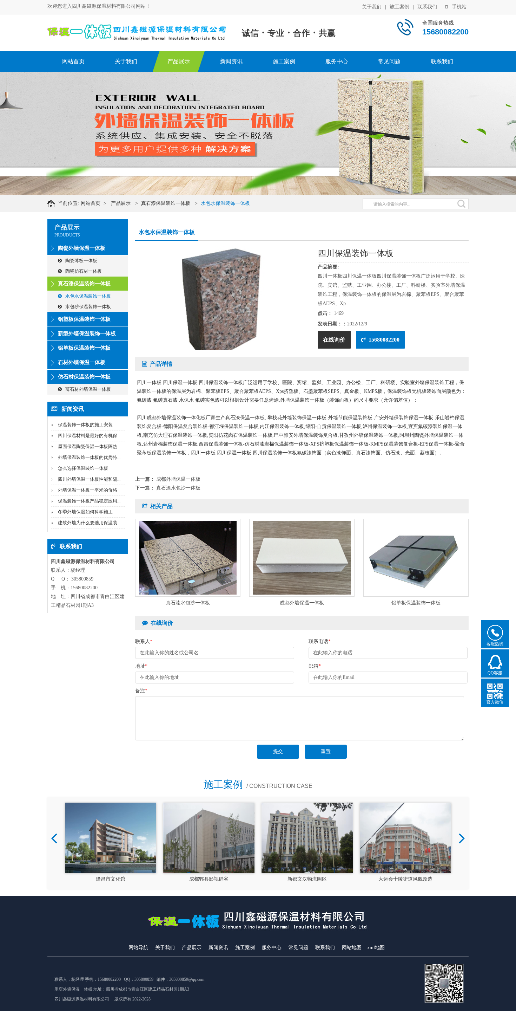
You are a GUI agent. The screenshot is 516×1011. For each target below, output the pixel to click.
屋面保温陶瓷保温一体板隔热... (89, 446)
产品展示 (178, 61)
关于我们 (372, 6)
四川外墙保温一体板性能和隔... (89, 479)
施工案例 (399, 6)
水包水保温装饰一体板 (225, 203)
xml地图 (376, 947)
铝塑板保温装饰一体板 (84, 319)
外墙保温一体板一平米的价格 (87, 490)
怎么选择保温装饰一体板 (83, 468)
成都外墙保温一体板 (178, 479)
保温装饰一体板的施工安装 (85, 424)
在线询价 (334, 340)
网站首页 (73, 61)
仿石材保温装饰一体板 (84, 377)
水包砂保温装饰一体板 (88, 306)
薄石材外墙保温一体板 (88, 389)
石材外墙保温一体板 (81, 362)
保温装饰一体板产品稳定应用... (89, 501)
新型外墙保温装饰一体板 (87, 333)
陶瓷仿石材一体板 (83, 271)
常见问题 (389, 61)
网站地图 (352, 947)
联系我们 (427, 6)
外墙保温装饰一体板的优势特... (89, 457)
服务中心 (336, 61)
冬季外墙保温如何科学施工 (85, 511)
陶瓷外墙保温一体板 (81, 248)
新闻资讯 (231, 61)
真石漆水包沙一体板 (178, 488)
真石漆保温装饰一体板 (165, 203)
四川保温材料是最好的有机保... (89, 435)
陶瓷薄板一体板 (81, 260)
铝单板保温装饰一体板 (84, 348)
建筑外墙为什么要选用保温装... (89, 522)
